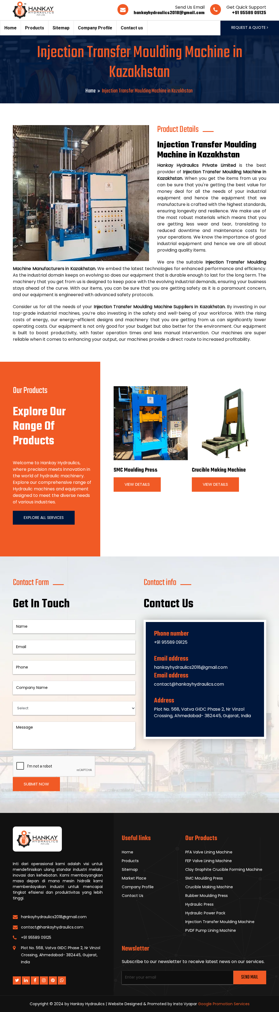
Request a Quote (249, 27)
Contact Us (132, 895)
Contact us (132, 27)
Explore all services (44, 517)
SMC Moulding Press (135, 470)
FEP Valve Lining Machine (208, 861)
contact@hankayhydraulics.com (189, 684)
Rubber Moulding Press (206, 895)
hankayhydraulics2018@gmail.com (169, 13)
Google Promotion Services (224, 1004)
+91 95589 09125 (249, 13)
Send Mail (249, 977)
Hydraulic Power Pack (205, 913)
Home (10, 27)
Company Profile (95, 27)
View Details (137, 484)
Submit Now (36, 784)
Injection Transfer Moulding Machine (219, 921)
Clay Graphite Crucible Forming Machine (223, 869)
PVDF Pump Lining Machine (210, 930)
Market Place (134, 878)
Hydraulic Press (199, 904)
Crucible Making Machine (219, 470)
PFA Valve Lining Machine (208, 852)
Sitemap (61, 27)
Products (34, 27)
